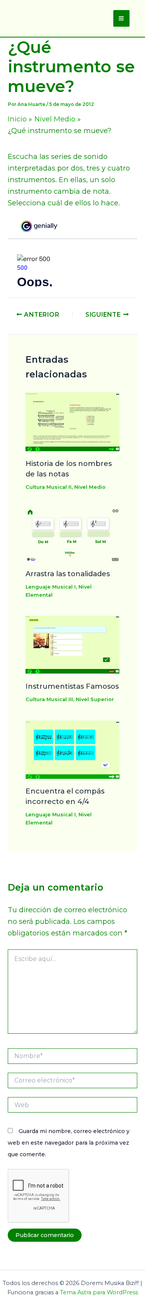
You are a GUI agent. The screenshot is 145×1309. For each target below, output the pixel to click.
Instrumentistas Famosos (72, 686)
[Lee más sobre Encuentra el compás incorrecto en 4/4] (73, 748)
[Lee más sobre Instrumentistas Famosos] (73, 644)
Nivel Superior (95, 699)
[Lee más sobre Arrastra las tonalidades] (73, 534)
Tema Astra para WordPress (99, 1292)
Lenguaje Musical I (51, 587)
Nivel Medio (90, 487)
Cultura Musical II (49, 487)
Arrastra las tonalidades (68, 573)
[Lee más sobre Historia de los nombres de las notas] (73, 420)
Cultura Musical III (49, 699)
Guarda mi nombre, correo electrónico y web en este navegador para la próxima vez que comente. (69, 1143)
